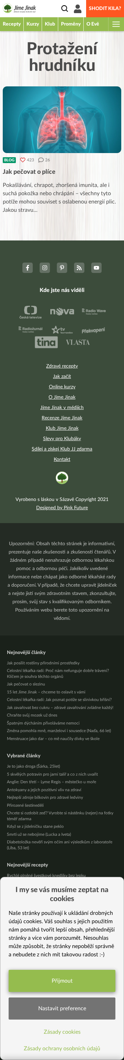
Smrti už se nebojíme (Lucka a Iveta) (39, 834)
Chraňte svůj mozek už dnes (32, 715)
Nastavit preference (62, 1008)
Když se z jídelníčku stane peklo (35, 826)
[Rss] (79, 268)
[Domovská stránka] (19, 9)
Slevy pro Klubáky (62, 438)
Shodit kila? (105, 8)
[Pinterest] (62, 268)
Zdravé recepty (62, 366)
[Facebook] (27, 268)
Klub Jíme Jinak (62, 428)
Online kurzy (62, 387)
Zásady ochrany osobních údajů (62, 1048)
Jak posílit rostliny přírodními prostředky (43, 663)
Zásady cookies (62, 1032)
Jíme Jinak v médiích (62, 407)
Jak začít (62, 376)
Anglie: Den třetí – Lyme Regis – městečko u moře (51, 782)
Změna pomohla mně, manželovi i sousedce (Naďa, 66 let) (59, 731)
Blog (9, 160)
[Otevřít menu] (115, 24)
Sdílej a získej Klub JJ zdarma (62, 449)
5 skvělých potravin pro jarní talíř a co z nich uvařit (52, 774)
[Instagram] (45, 268)
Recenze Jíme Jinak (62, 418)
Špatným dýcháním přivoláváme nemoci (43, 723)
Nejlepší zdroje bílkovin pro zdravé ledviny (45, 797)
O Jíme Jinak (62, 397)
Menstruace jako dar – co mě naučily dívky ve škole (53, 739)
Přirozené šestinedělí (25, 805)
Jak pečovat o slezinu (26, 684)
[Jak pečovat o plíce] (62, 119)
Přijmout (62, 981)
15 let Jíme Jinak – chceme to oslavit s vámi (46, 692)
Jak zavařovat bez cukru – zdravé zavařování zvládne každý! (60, 708)
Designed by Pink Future (62, 507)
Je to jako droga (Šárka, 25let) (33, 766)
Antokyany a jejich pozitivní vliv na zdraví (44, 790)
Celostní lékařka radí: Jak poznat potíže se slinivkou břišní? (59, 700)
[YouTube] (96, 268)
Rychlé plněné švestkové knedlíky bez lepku (46, 875)
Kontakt (62, 459)
